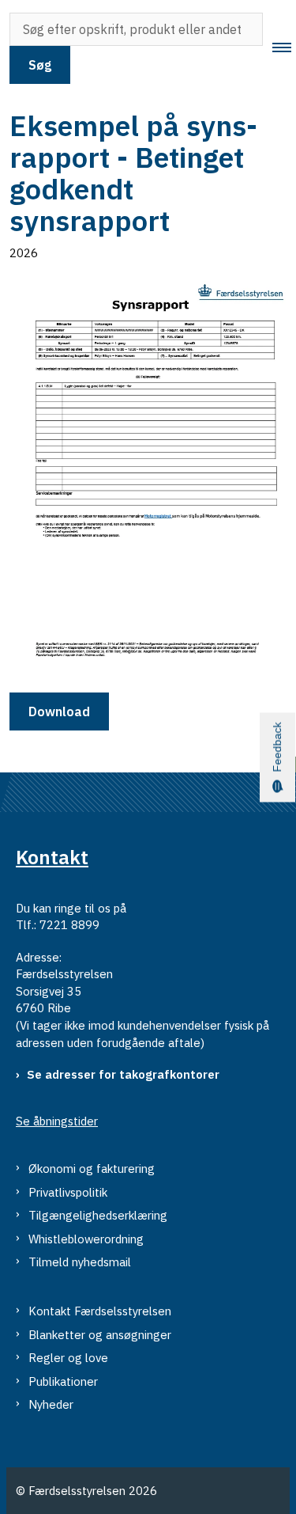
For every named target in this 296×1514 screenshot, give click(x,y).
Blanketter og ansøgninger (99, 1334)
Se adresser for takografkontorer (123, 1074)
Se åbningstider (57, 1121)
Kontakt (52, 857)
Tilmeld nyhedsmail (79, 1261)
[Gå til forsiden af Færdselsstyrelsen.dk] (4, 48)
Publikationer (63, 1381)
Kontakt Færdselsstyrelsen (99, 1311)
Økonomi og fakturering (91, 1168)
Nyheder (50, 1404)
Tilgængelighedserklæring (97, 1215)
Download (59, 711)
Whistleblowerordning (86, 1238)
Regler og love (68, 1357)
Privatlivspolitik (67, 1192)
